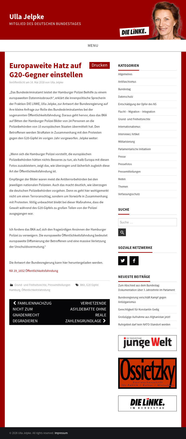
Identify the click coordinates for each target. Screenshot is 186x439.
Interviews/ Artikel (128, 134)
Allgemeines (125, 74)
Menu (93, 45)
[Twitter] (122, 260)
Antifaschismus (127, 81)
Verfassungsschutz (129, 194)
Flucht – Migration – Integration (136, 111)
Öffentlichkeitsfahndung (36, 290)
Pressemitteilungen (59, 285)
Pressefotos (125, 164)
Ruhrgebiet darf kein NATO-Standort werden (144, 324)
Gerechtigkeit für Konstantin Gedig (138, 309)
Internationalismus (129, 126)
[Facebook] (134, 260)
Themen (123, 186)
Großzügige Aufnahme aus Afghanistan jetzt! (144, 317)
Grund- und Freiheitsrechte (30, 285)
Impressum (61, 433)
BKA (82, 285)
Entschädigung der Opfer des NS (137, 104)
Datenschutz (125, 96)
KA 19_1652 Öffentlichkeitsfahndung (33, 271)
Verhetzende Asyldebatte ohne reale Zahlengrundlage (85, 311)
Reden (122, 179)
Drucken (100, 65)
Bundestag (124, 89)
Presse (122, 156)
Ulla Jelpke (26, 16)
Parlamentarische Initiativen (134, 149)
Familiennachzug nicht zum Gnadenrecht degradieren (32, 311)
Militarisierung (126, 141)
